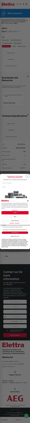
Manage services (14, 210)
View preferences (15, 220)
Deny (15, 216)
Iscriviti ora (15, 232)
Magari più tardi (15, 236)
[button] (28, 201)
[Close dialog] (27, 176)
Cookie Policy (12, 223)
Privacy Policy (17, 223)
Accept (15, 212)
